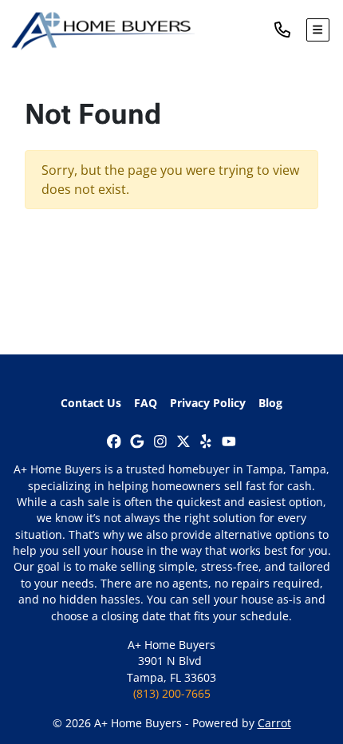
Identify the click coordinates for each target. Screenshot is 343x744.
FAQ (145, 402)
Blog (270, 402)
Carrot (274, 722)
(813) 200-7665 (172, 693)
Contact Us (91, 402)
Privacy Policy (208, 402)
